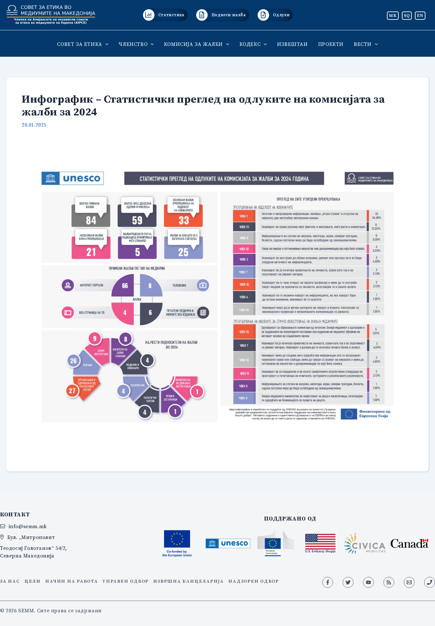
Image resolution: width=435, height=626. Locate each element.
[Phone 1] (429, 582)
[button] (105, 43)
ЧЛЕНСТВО (132, 43)
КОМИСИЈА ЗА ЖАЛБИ (193, 43)
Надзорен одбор (253, 581)
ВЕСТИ (363, 43)
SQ (407, 15)
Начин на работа (71, 581)
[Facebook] (327, 582)
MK (392, 15)
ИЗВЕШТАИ (292, 43)
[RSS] (388, 582)
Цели (33, 581)
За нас (10, 581)
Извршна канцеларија (188, 581)
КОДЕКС (250, 43)
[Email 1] (409, 582)
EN (420, 15)
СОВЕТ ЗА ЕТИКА (79, 43)
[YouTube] (368, 582)
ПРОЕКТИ (331, 43)
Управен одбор (126, 581)
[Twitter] (348, 582)
